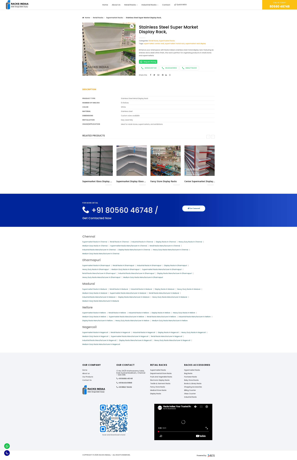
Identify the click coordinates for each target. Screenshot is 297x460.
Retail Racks (130, 4)
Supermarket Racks (114, 17)
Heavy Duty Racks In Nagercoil (193, 332)
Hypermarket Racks (192, 370)
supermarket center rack (154, 43)
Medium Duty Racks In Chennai (95, 246)
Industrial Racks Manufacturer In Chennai (99, 250)
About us (86, 373)
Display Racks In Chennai (166, 242)
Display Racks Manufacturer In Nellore (97, 320)
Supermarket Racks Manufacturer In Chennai (128, 246)
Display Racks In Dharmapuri (175, 265)
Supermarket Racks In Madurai (94, 289)
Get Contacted (194, 208)
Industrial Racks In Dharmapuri (149, 265)
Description (89, 89)
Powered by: (202, 455)
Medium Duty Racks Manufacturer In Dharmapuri (143, 277)
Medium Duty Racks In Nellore (94, 316)
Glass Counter (190, 393)
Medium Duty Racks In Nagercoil (95, 336)
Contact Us (87, 380)
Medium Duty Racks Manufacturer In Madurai (100, 301)
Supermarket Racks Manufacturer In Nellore (126, 316)
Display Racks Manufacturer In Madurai (133, 297)
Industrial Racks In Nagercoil (144, 332)
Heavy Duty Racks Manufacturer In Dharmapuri (101, 277)
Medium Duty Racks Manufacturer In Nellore (170, 320)
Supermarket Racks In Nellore (94, 313)
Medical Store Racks (158, 390)
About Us (116, 4)
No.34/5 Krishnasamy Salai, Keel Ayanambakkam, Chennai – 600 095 (130, 372)
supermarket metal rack (175, 43)
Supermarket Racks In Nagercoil (95, 332)
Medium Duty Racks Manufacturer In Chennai (100, 253)
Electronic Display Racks (159, 380)
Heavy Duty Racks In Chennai (190, 242)
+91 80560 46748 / (124, 210)
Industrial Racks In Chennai (142, 242)
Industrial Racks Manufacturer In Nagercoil (99, 340)
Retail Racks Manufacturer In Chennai (165, 246)
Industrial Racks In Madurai (141, 289)
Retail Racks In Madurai (119, 289)
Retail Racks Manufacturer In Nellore (161, 316)
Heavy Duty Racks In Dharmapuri (95, 269)
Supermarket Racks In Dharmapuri (96, 265)
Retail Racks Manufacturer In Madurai (164, 293)
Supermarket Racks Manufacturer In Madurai (128, 293)
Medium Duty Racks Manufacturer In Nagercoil (101, 344)
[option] (98, 165)
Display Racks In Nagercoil (168, 332)
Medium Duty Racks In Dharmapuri (125, 269)
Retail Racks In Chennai (119, 242)
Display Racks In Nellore (161, 313)
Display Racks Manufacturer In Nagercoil (135, 340)
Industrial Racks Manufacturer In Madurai (98, 297)
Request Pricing (150, 62)
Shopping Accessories (193, 387)
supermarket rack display (195, 43)
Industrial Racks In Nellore (139, 313)
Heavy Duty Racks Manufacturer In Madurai (169, 297)
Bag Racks (188, 373)
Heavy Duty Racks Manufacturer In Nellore (132, 320)
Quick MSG (182, 4)
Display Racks (155, 393)
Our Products (87, 377)
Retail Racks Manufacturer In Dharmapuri (99, 273)
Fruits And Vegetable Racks (161, 377)
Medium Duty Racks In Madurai (94, 293)
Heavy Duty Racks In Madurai (188, 289)
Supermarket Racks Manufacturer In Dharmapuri (162, 269)
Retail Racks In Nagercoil (120, 332)
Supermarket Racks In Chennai (94, 242)
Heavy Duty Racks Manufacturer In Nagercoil (172, 340)
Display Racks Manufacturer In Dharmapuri (174, 273)
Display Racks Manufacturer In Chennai (134, 250)
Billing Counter (190, 390)
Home (105, 4)
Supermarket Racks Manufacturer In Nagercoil (129, 336)
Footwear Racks (190, 377)
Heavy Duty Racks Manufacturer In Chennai (170, 250)
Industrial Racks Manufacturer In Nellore (195, 316)
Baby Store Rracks (191, 380)
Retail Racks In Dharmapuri (123, 265)
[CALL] (7, 453)
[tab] (92, 90)
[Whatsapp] (7, 446)
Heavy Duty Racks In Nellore (184, 313)
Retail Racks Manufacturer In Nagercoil (166, 336)
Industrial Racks (149, 4)
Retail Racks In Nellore (117, 313)
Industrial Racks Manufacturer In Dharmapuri (136, 273)
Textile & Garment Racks (160, 383)
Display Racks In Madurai (164, 289)
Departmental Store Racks (161, 373)
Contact (166, 4)
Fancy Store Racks (157, 387)
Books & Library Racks (192, 383)
